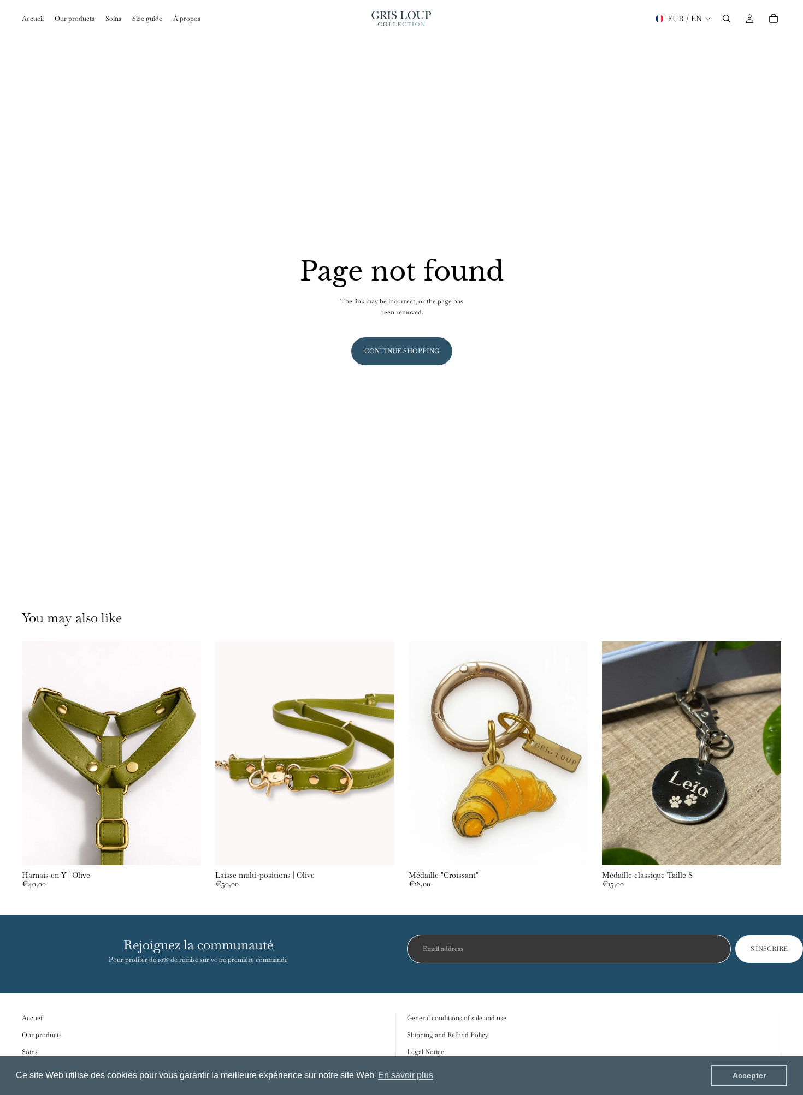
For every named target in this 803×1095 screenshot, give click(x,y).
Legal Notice (425, 1052)
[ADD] (377, 848)
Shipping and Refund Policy (447, 1035)
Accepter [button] (749, 1075)
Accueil (33, 1018)
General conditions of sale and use (456, 1018)
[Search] (727, 19)
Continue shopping (401, 351)
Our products (42, 1035)
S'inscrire (769, 948)
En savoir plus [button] (405, 1075)
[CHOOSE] (184, 848)
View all (769, 620)
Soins (30, 1052)
